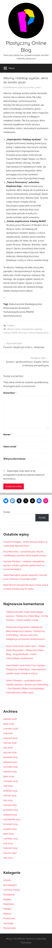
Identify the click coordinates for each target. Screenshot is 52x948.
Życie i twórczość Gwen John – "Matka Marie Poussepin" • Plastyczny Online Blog (25, 650)
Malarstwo (8, 904)
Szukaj (6, 512)
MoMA (14, 332)
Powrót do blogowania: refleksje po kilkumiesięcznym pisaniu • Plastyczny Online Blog (25, 631)
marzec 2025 (10, 795)
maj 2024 (8, 843)
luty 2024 (8, 857)
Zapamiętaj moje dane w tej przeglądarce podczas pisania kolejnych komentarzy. (24, 475)
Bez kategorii (10, 885)
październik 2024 (11, 819)
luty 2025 (8, 800)
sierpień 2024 (10, 829)
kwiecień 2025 (10, 790)
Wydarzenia (9, 928)
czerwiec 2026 (10, 728)
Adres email (10, 446)
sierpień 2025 (10, 771)
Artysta (7, 880)
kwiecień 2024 (10, 848)
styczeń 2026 (10, 752)
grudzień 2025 (10, 757)
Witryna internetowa (14, 459)
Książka (10, 325)
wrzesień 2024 (10, 824)
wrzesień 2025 (10, 766)
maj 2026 (8, 733)
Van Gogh (8, 923)
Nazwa (7, 434)
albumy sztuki (13, 329)
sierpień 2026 (10, 719)
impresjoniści (27, 329)
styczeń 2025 (10, 805)
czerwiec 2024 (10, 838)
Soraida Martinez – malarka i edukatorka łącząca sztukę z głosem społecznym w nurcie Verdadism (23, 565)
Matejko (7, 909)
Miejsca (7, 913)
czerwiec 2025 (10, 781)
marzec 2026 (10, 743)
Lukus (37, 87)
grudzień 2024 (10, 809)
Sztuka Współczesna (39, 332)
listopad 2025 (10, 762)
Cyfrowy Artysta (11, 889)
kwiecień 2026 (10, 738)
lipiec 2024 (8, 833)
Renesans (23, 332)
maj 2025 (8, 786)
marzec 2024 (10, 853)
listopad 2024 (10, 814)
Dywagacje (9, 894)
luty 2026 (8, 747)
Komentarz (9, 393)
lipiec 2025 (8, 776)
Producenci (9, 918)
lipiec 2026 (8, 724)
